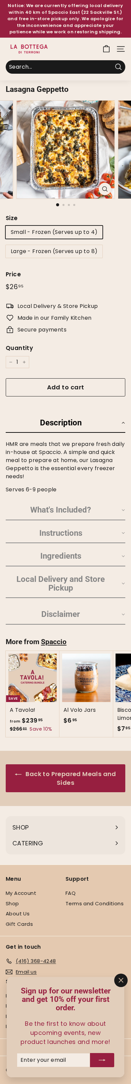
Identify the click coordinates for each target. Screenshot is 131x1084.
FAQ (71, 893)
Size (12, 218)
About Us (18, 913)
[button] (65, 421)
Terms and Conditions (95, 903)
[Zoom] (104, 189)
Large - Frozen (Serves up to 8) (54, 251)
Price (13, 274)
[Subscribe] (102, 1060)
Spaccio (54, 642)
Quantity (19, 348)
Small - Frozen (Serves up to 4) (54, 232)
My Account (21, 893)
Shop (12, 903)
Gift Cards (19, 924)
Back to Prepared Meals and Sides (70, 778)
